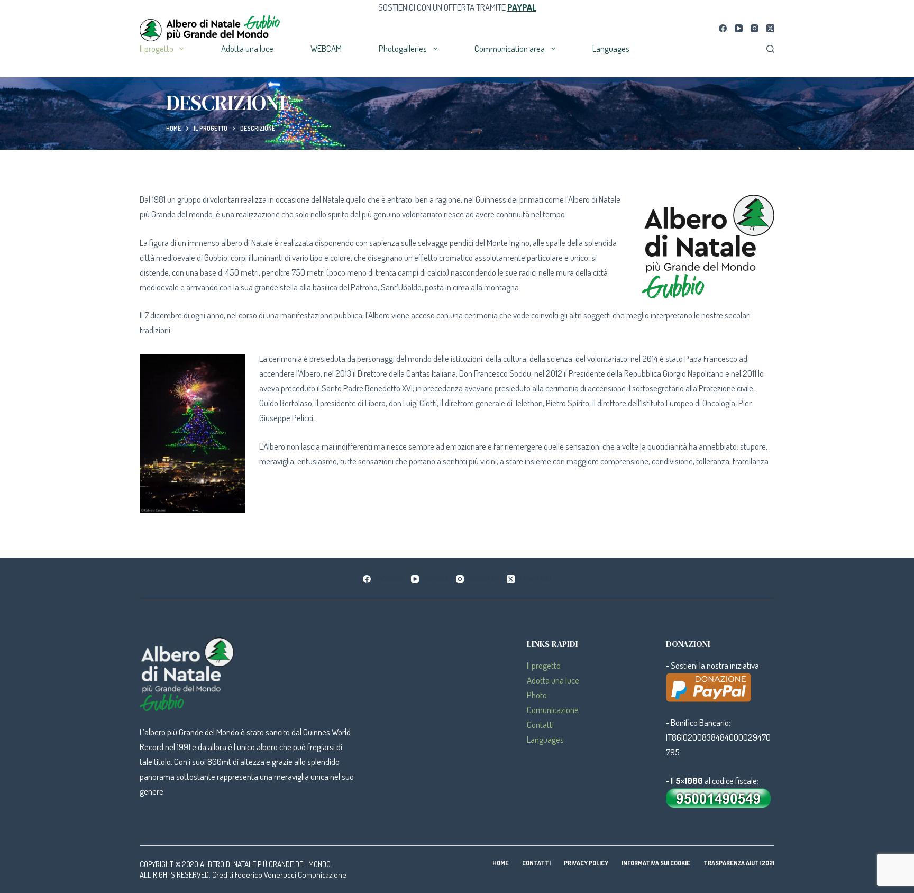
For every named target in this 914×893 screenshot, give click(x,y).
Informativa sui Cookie (655, 863)
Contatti (540, 724)
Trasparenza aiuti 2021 (738, 863)
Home (500, 863)
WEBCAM (326, 48)
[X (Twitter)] (770, 28)
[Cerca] (770, 49)
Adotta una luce (247, 48)
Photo (537, 694)
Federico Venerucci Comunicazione (290, 875)
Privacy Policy (586, 863)
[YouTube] (739, 28)
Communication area (509, 48)
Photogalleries (403, 48)
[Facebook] (723, 28)
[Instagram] (754, 28)
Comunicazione (553, 709)
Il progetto (156, 48)
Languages (610, 48)
